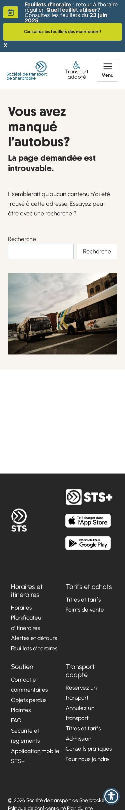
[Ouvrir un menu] (107, 70)
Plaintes (21, 710)
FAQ (16, 720)
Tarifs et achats (89, 587)
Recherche (22, 239)
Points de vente (85, 609)
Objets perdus (28, 700)
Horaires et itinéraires (27, 591)
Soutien (22, 667)
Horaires (21, 607)
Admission (78, 738)
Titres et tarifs (83, 599)
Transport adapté (77, 74)
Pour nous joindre (87, 759)
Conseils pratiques (89, 748)
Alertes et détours (34, 638)
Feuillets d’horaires (34, 648)
